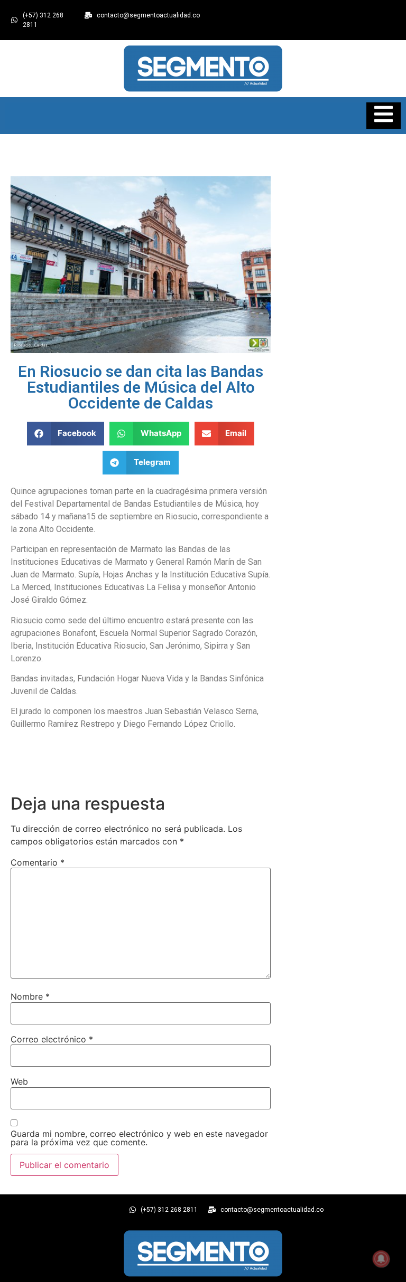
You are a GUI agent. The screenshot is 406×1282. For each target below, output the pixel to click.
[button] (66, 433)
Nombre (30, 996)
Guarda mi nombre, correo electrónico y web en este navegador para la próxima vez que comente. (139, 1137)
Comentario (37, 862)
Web (19, 1081)
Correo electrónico (52, 1039)
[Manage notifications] (381, 1258)
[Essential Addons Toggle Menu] (383, 115)
